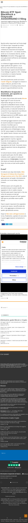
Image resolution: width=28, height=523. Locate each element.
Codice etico (15, 519)
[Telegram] (20, 518)
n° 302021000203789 (10, 490)
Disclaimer (24, 521)
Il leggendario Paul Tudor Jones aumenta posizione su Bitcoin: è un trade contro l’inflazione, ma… (14, 295)
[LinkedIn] (13, 518)
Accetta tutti (14, 271)
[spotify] (18, 518)
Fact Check (21, 519)
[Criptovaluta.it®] (14, 2)
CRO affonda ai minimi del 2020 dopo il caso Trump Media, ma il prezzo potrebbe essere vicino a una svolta (13, 438)
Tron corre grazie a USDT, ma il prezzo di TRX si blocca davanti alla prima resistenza (12, 444)
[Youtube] (15, 518)
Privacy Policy (12, 521)
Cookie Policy (19, 521)
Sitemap (7, 521)
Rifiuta (14, 280)
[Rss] (7, 518)
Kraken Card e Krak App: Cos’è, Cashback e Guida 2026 (13, 331)
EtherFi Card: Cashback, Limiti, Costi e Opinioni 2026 (13, 327)
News (22, 25)
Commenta (5, 26)
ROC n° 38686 (21, 501)
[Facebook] (8, 518)
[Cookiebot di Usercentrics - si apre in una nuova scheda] (20, 242)
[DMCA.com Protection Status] (14, 511)
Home (1, 6)
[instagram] (17, 518)
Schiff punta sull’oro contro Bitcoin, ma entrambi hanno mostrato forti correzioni (13, 432)
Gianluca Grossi (5, 25)
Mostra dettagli (19, 266)
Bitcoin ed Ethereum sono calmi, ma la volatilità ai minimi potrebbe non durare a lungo (13, 422)
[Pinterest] (12, 518)
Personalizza (13, 275)
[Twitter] (10, 518)
